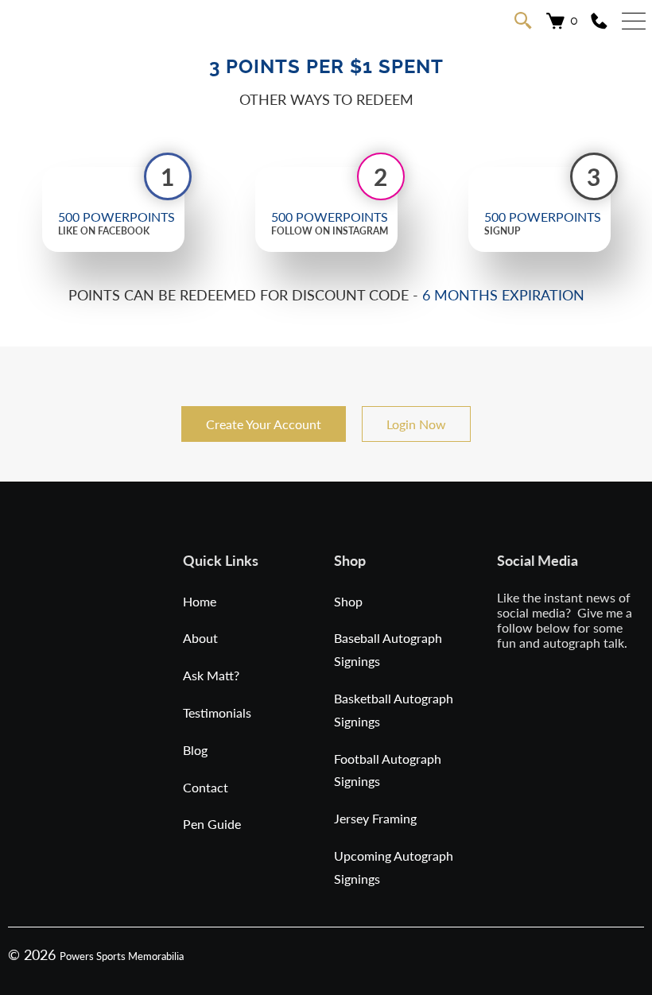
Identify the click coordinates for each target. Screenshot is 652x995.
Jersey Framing (375, 818)
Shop (348, 601)
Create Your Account (263, 424)
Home (199, 601)
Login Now (416, 424)
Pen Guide (212, 823)
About (200, 637)
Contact (205, 787)
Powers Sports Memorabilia (122, 956)
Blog (195, 749)
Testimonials (217, 712)
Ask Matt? (211, 675)
